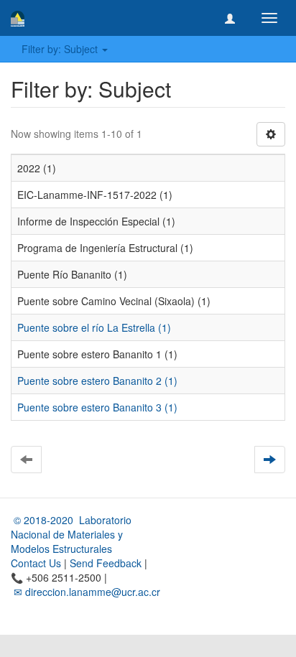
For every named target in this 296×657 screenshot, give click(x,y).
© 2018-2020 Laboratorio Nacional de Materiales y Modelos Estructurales (71, 534)
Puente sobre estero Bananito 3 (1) (97, 407)
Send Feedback (106, 563)
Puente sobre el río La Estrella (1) (94, 327)
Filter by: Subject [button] (61, 49)
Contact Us (36, 563)
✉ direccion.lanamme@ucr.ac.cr (85, 591)
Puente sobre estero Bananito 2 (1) (97, 380)
